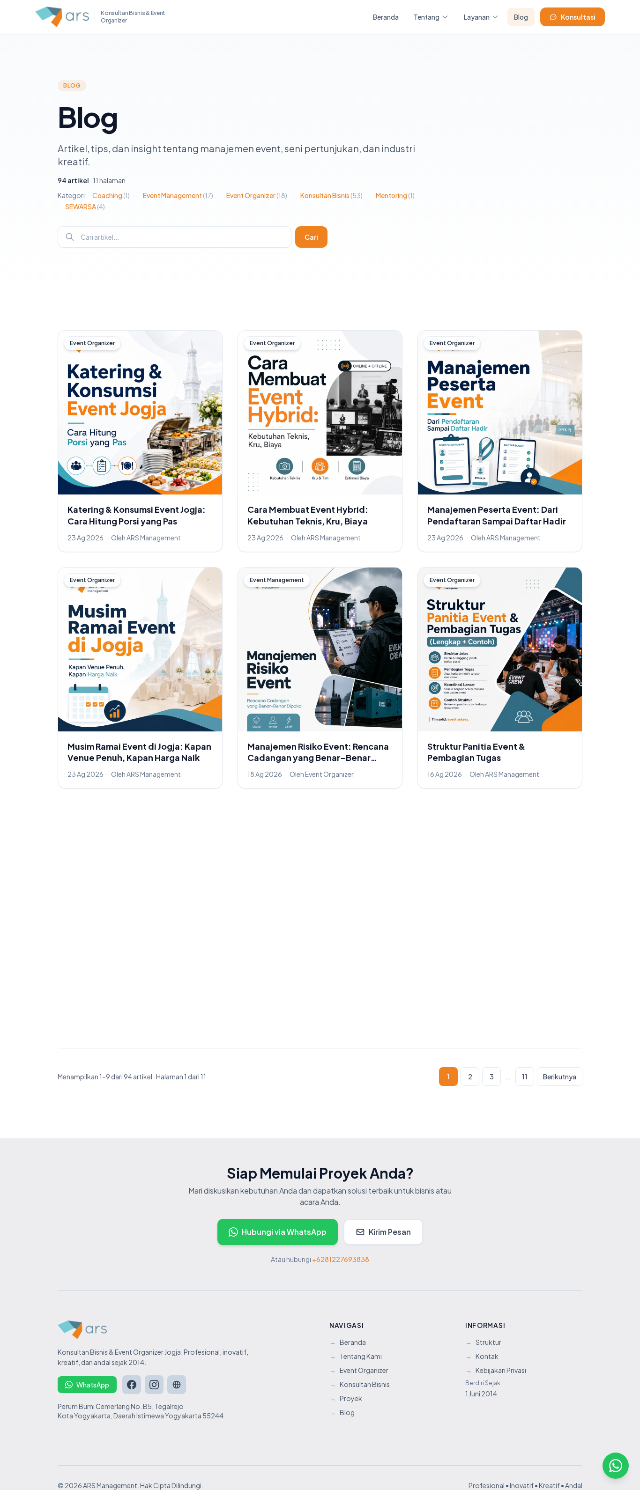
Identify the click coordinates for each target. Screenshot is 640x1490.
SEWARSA (85, 206)
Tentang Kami (355, 1356)
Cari (311, 237)
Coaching (111, 195)
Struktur (483, 1342)
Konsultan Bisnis (331, 195)
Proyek (345, 1398)
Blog (521, 17)
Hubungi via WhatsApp (284, 1232)
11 (525, 1076)
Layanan (477, 17)
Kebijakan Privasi (495, 1370)
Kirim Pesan (390, 1232)
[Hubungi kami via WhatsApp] (616, 1466)
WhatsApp (92, 1384)
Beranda (386, 17)
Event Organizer (256, 195)
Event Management (178, 195)
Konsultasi (578, 17)
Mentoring (395, 195)
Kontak (482, 1356)
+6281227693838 (340, 1259)
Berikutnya (559, 1076)
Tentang (426, 17)
